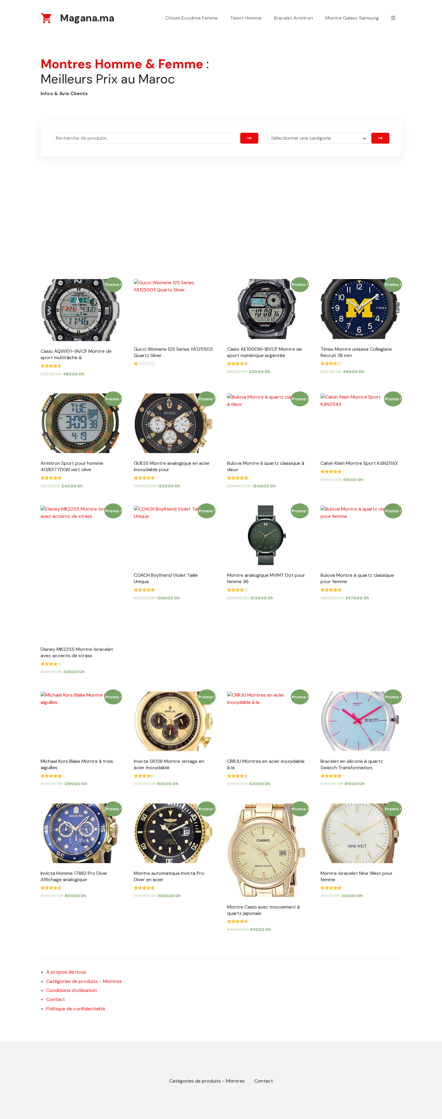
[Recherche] (249, 138)
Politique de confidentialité (75, 1009)
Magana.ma (87, 18)
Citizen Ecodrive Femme (191, 18)
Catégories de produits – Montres (84, 981)
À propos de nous (66, 972)
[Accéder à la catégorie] (380, 138)
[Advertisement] (221, 204)
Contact (55, 999)
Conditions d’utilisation (71, 990)
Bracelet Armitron (293, 18)
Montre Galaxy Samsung (352, 18)
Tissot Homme (246, 18)
